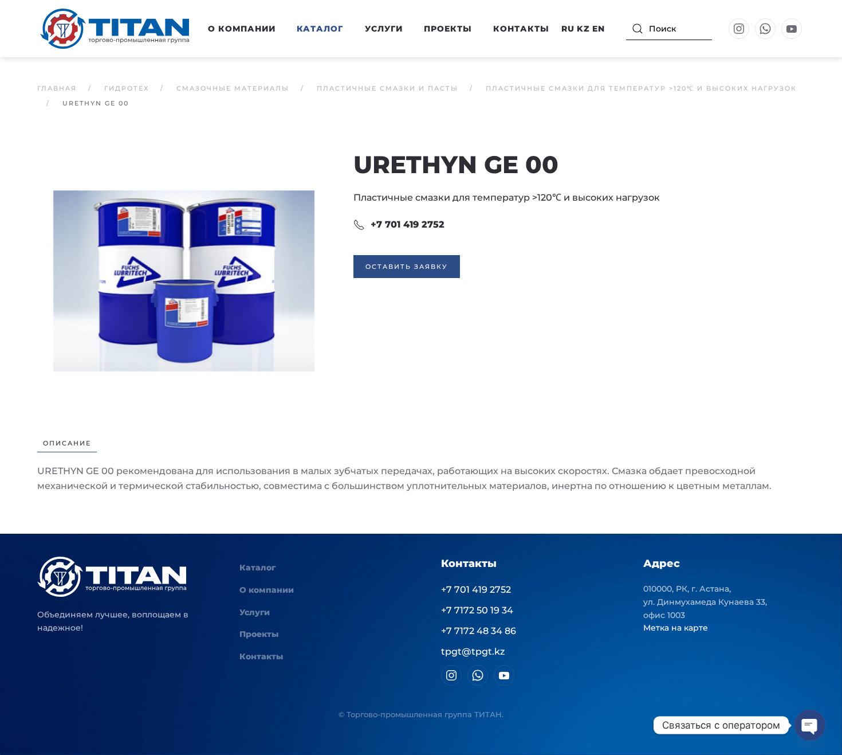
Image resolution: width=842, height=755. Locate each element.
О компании (266, 590)
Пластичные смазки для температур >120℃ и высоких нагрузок (506, 197)
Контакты (521, 29)
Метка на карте (675, 628)
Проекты (448, 29)
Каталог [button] (320, 29)
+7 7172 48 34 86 (478, 630)
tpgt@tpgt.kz (473, 651)
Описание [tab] (67, 443)
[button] (183, 280)
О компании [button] (242, 29)
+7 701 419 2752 (407, 224)
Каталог (257, 567)
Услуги (384, 29)
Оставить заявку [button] (406, 267)
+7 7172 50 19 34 (477, 610)
